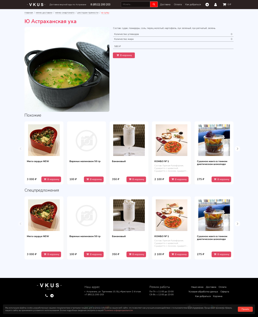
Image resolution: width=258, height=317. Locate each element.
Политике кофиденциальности (118, 310)
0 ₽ (229, 4)
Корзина (217, 296)
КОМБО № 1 (161, 161)
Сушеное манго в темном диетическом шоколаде (212, 163)
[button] (237, 148)
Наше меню (197, 287)
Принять (245, 309)
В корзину (125, 55)
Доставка (165, 4)
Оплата (178, 4)
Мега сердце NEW (38, 161)
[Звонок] (46, 296)
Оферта (224, 291)
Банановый (119, 161)
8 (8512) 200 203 (100, 4)
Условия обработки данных (203, 291)
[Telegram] (207, 4)
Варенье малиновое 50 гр (84, 161)
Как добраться (193, 4)
